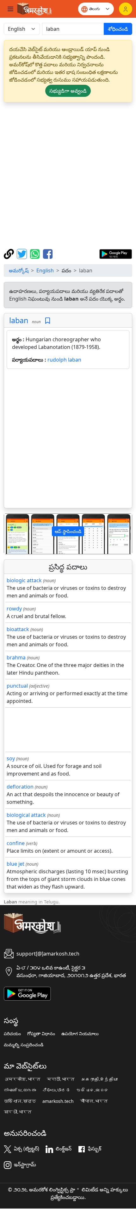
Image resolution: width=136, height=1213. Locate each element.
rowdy (14, 608)
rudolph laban (64, 359)
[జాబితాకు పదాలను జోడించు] (47, 321)
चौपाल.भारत (94, 1101)
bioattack (18, 629)
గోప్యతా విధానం (41, 1033)
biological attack (26, 814)
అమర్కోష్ (18, 270)
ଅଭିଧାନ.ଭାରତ (93, 1090)
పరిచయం (12, 1033)
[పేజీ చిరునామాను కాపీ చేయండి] (9, 253)
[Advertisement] (68, 175)
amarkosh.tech (58, 1101)
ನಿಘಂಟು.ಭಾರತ (56, 1090)
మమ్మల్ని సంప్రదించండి (23, 1044)
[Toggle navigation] (10, 9)
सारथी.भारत (18, 1112)
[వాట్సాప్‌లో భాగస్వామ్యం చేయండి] (35, 253)
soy (11, 758)
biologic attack (24, 580)
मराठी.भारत (61, 1079)
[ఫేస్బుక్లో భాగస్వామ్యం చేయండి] (48, 253)
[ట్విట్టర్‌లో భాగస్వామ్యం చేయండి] (22, 253)
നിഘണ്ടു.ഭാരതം (20, 1090)
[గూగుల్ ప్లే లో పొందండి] (115, 253)
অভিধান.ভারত (20, 1101)
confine (16, 843)
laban (18, 320)
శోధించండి (118, 28)
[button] (13, 534)
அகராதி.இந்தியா (99, 1079)
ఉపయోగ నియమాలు (80, 1033)
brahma (16, 657)
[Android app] (27, 993)
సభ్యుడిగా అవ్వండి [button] (68, 90)
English (45, 270)
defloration (20, 786)
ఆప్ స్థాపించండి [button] (68, 531)
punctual (17, 685)
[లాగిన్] (125, 9)
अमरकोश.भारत (22, 1079)
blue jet (15, 863)
